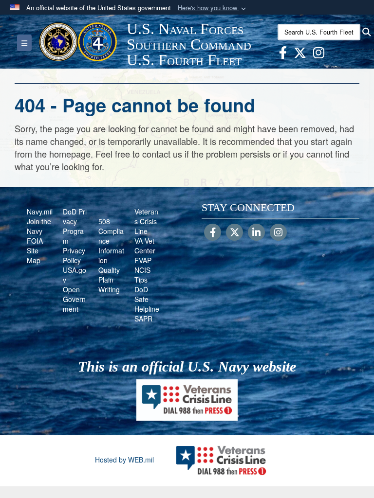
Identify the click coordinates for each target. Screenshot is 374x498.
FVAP (142, 260)
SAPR (143, 318)
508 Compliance (111, 231)
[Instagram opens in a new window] (318, 54)
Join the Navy (39, 226)
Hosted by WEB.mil (124, 459)
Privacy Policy (74, 255)
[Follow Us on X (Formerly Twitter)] (234, 233)
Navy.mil (40, 211)
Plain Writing (109, 284)
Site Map (33, 255)
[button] (213, 8)
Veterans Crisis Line (146, 221)
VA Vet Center (144, 245)
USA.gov (74, 275)
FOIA (35, 241)
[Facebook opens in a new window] (283, 54)
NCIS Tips (142, 275)
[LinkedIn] (256, 233)
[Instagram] (278, 233)
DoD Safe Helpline (146, 299)
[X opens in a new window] (300, 54)
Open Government (74, 299)
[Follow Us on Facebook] (212, 233)
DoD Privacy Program (75, 226)
